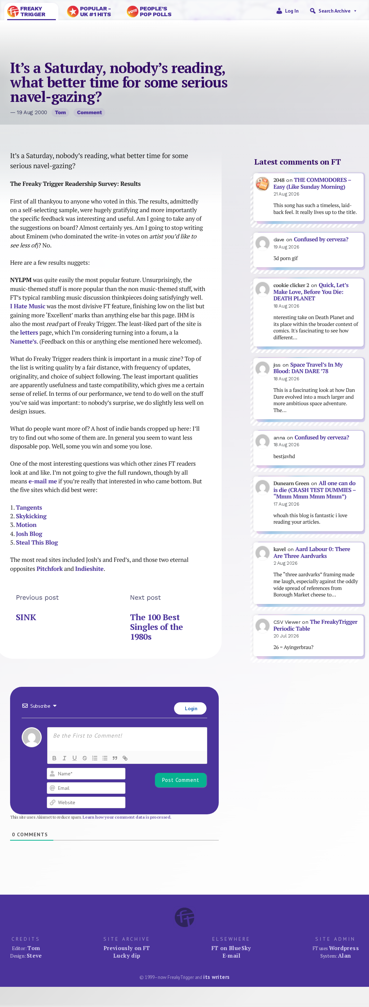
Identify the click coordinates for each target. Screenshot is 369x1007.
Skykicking (31, 516)
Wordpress (344, 948)
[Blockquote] (115, 758)
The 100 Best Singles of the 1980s (156, 627)
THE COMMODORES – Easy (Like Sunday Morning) (312, 183)
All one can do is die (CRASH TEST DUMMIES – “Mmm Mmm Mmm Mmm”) (315, 489)
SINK (26, 617)
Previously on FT (126, 948)
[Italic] (64, 758)
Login (190, 708)
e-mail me (42, 481)
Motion (26, 525)
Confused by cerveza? (321, 239)
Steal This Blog (37, 542)
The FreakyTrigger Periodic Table (315, 625)
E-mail (231, 955)
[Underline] (75, 758)
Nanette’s (23, 341)
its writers (216, 977)
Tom (60, 112)
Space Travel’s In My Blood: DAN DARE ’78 (308, 368)
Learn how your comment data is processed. (127, 817)
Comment (89, 112)
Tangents (29, 507)
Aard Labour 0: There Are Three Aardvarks (312, 552)
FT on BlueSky (231, 948)
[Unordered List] (105, 758)
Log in (292, 11)
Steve (34, 955)
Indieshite (89, 569)
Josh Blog (29, 534)
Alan (344, 955)
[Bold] (54, 758)
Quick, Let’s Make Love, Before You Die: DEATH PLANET (311, 291)
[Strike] (85, 758)
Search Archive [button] (334, 11)
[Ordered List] (95, 758)
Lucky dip (126, 955)
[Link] (125, 758)
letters (29, 332)
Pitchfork (49, 569)
